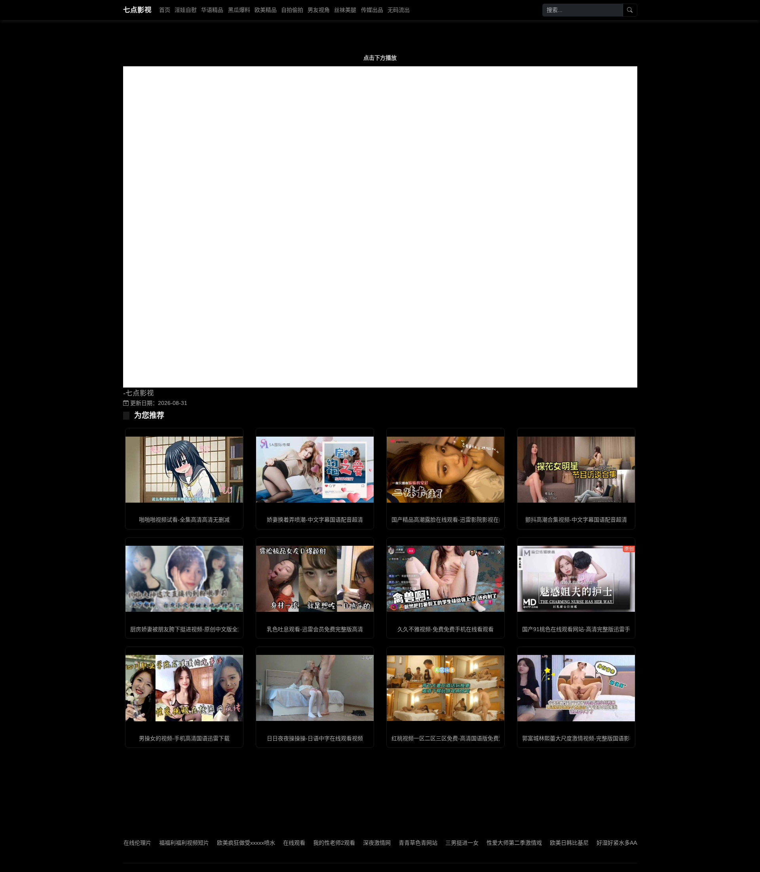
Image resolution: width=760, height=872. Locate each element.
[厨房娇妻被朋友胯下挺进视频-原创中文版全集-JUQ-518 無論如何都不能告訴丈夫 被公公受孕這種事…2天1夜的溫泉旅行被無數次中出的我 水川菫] (184, 579)
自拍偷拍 (292, 10)
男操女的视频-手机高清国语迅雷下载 (184, 738)
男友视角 (319, 10)
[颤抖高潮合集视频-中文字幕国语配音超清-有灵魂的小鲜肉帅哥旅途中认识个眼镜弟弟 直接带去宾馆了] (576, 470)
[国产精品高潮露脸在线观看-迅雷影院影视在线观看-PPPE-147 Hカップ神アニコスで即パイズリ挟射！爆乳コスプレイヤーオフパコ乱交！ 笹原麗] (445, 470)
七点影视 (137, 10)
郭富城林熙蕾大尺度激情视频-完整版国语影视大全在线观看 (595, 738)
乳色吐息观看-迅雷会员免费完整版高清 (315, 629)
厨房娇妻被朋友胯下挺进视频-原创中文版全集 (186, 629)
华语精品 (212, 10)
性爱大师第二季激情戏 (489, 843)
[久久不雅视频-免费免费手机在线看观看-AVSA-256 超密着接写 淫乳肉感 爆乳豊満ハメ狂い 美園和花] (445, 579)
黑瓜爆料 (239, 10)
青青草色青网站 (393, 843)
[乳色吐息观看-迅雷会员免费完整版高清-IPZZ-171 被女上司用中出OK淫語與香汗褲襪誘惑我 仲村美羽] (315, 579)
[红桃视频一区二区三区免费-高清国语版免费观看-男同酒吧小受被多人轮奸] (445, 688)
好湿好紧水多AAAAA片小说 (605, 843)
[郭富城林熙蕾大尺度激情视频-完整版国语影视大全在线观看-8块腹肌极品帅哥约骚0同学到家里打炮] (576, 688)
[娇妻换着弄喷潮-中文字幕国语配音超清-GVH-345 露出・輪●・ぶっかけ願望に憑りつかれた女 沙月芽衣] (315, 470)
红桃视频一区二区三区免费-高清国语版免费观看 (450, 738)
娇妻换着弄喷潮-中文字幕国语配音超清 (315, 519)
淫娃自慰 (186, 10)
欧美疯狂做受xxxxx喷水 (221, 843)
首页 (164, 10)
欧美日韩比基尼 (544, 843)
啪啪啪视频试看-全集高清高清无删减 (184, 519)
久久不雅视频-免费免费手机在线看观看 (445, 629)
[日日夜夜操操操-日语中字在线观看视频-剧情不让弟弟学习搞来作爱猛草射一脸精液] (315, 688)
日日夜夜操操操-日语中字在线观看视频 (315, 738)
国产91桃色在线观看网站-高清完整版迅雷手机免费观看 (590, 629)
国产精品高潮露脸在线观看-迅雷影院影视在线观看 (453, 519)
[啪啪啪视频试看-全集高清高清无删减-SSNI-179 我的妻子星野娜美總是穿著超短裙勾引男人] (184, 470)
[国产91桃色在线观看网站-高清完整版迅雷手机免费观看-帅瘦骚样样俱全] (576, 579)
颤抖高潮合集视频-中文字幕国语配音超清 (576, 519)
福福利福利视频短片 (159, 843)
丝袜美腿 (345, 10)
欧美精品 (266, 10)
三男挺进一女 (437, 843)
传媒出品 (372, 10)
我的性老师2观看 (309, 843)
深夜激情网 (352, 843)
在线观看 (269, 843)
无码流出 (399, 10)
